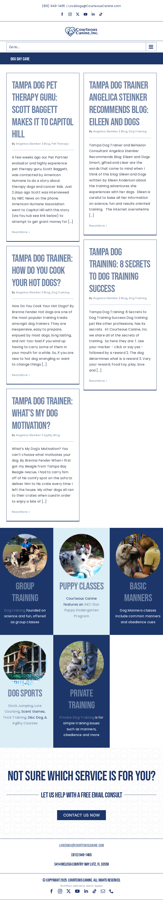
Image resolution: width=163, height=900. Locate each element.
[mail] (103, 891)
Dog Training (138, 131)
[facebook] (51, 891)
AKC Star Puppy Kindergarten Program (82, 610)
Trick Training (14, 717)
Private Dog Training (76, 717)
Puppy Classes (81, 586)
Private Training (81, 699)
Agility (48, 435)
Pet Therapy (60, 144)
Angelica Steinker (28, 144)
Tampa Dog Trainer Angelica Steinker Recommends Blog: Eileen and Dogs (118, 103)
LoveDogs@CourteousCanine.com (95, 6)
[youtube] (77, 891)
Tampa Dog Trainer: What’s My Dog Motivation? (42, 413)
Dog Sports (25, 693)
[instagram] (60, 891)
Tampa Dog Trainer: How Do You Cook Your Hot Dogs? (42, 271)
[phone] (111, 891)
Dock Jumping (20, 705)
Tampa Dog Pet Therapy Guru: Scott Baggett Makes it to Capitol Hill (42, 109)
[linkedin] (86, 891)
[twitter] (68, 891)
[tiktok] (94, 891)
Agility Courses (25, 723)
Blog (47, 144)
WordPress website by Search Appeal (81, 885)
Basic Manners (138, 592)
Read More (20, 232)
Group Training (25, 592)
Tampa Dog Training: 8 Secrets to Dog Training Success (119, 270)
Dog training (14, 610)
